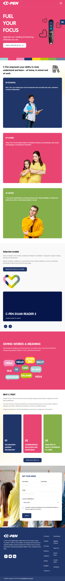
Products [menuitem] (46, 551)
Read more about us (32, 460)
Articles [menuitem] (46, 561)
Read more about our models (15, 269)
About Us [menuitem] (56, 548)
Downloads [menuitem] (57, 536)
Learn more (11, 95)
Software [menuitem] (46, 556)
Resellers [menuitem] (46, 566)
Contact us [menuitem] (47, 571)
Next (10, 326)
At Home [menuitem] (46, 546)
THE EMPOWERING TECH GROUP (26, 578)
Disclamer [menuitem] (56, 567)
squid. (11, 578)
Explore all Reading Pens (13, 45)
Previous (5, 326)
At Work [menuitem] (46, 541)
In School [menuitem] (46, 536)
